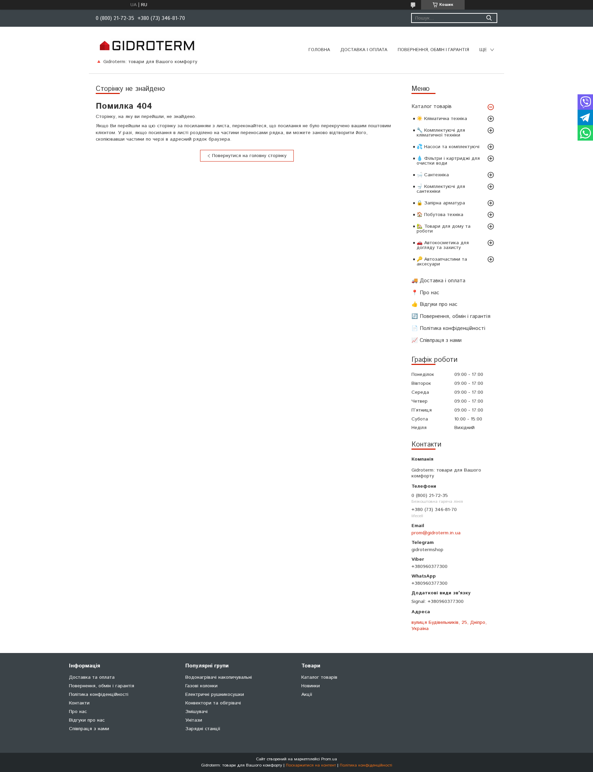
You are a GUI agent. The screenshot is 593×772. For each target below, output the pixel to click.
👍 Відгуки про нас (434, 304)
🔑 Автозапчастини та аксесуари (442, 262)
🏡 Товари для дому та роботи (443, 229)
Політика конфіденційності (98, 694)
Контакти (79, 703)
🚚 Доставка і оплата (438, 280)
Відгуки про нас (87, 720)
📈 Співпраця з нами (436, 340)
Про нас (78, 711)
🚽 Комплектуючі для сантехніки (441, 189)
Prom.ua (329, 759)
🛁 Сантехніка (433, 174)
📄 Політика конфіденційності (448, 328)
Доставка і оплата (363, 50)
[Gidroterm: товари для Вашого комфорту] (147, 45)
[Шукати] (489, 18)
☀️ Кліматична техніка (442, 118)
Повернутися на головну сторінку (249, 155)
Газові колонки (201, 685)
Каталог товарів (431, 106)
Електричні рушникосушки (214, 694)
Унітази (193, 720)
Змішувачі (196, 711)
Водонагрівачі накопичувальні (218, 677)
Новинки (310, 685)
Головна (319, 50)
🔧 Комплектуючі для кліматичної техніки (441, 133)
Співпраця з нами (89, 728)
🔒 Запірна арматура (441, 203)
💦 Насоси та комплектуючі (448, 146)
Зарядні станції (202, 728)
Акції (306, 694)
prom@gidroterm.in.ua (436, 533)
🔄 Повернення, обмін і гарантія (450, 316)
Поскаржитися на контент (311, 765)
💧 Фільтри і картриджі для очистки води (448, 161)
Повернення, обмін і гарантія (433, 50)
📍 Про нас (425, 292)
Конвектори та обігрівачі (213, 703)
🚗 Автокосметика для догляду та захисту (443, 245)
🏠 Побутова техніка (440, 214)
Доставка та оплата (92, 677)
